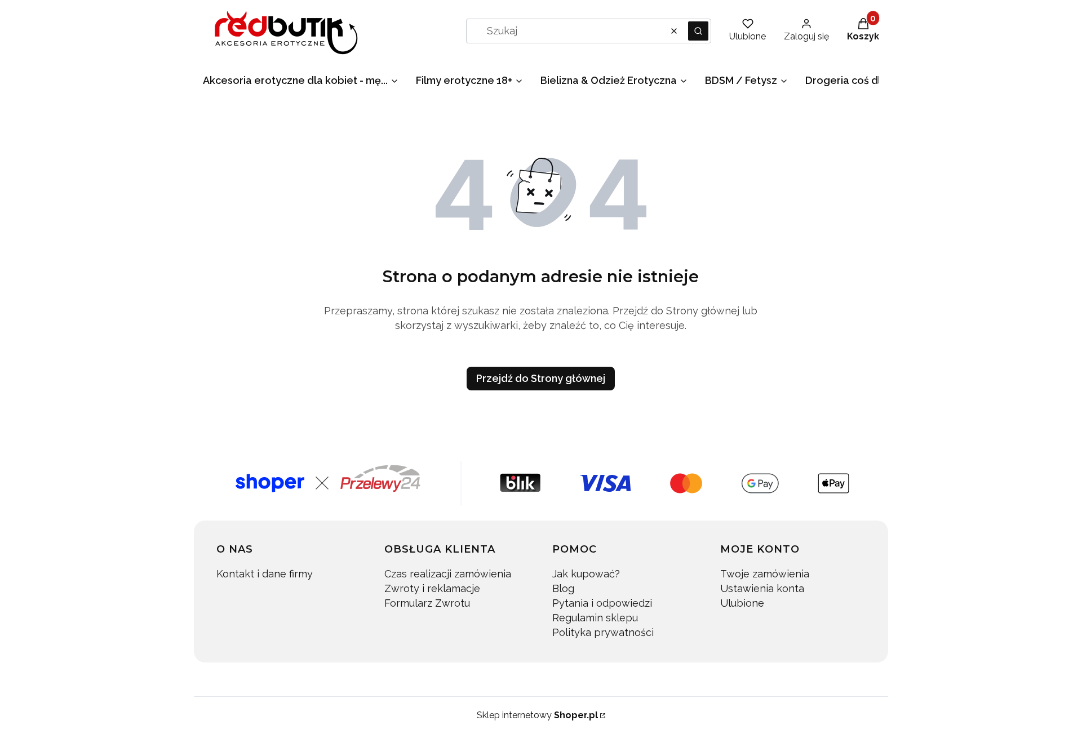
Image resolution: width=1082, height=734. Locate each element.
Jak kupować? (586, 574)
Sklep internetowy (537, 715)
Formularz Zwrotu (427, 603)
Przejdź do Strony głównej (540, 378)
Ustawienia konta (762, 588)
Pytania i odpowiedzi (602, 603)
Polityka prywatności (603, 632)
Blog (563, 588)
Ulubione (742, 603)
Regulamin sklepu (595, 618)
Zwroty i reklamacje (432, 588)
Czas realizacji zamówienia (447, 574)
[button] (698, 31)
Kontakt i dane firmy (264, 574)
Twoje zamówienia (764, 574)
